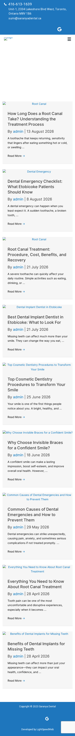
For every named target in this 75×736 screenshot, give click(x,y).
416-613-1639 (20, 4)
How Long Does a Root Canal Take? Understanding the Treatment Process (35, 119)
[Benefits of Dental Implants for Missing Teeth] (38, 633)
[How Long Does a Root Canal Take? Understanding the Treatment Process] (38, 103)
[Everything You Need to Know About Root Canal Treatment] (38, 569)
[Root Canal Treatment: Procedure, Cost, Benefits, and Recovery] (38, 239)
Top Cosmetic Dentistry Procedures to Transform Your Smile (36, 384)
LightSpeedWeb (45, 729)
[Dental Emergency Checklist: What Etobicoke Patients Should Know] (38, 171)
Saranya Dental (47, 706)
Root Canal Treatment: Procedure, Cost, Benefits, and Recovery (37, 254)
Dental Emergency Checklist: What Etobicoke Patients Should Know (35, 186)
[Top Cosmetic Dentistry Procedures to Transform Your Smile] (38, 366)
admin (18, 131)
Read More (16, 155)
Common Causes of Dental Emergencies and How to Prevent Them (33, 514)
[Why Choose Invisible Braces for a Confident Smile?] (38, 432)
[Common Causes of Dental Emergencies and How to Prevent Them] (38, 497)
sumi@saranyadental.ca (25, 18)
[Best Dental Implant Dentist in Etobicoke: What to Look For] (38, 306)
